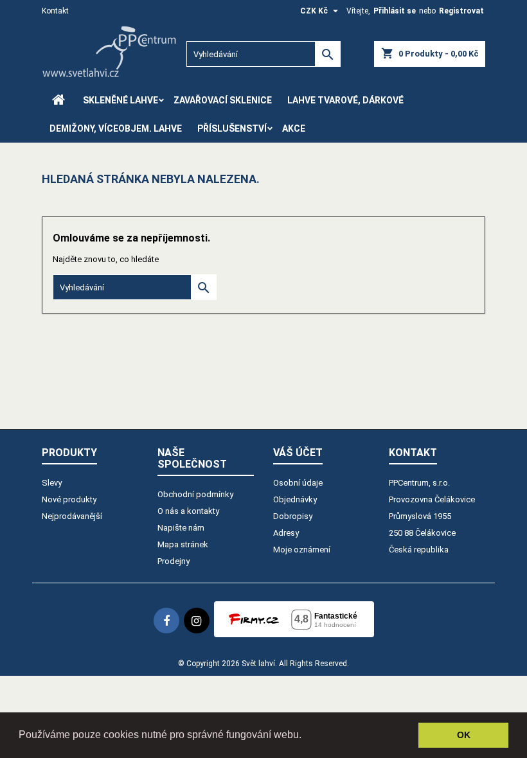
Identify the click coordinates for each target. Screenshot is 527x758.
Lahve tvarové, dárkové (345, 100)
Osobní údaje (298, 483)
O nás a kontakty (188, 511)
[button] (306, 736)
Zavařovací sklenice (223, 100)
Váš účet (298, 452)
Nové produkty (69, 499)
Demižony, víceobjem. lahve (115, 128)
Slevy (52, 483)
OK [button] (463, 735)
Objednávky (295, 499)
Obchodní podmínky (195, 494)
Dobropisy (292, 516)
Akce (293, 128)
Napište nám (180, 528)
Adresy (286, 533)
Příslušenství (232, 128)
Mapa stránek (182, 544)
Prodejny (173, 561)
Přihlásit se (394, 10)
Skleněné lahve (120, 100)
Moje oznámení (301, 549)
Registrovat (461, 10)
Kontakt (55, 10)
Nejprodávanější (72, 516)
